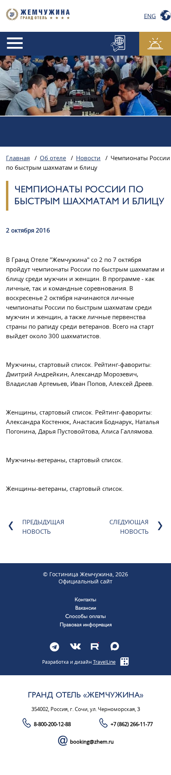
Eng (150, 15)
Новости (88, 158)
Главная (18, 158)
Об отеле (53, 158)
